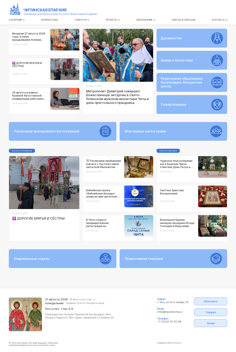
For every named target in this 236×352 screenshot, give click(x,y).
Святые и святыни (183, 19)
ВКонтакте (210, 301)
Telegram (210, 312)
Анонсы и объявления (22, 151)
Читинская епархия (45, 10)
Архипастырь (49, 19)
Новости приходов (168, 151)
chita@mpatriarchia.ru (169, 311)
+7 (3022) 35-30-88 (169, 321)
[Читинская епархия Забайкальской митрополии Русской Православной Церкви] (15, 8)
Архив (210, 323)
